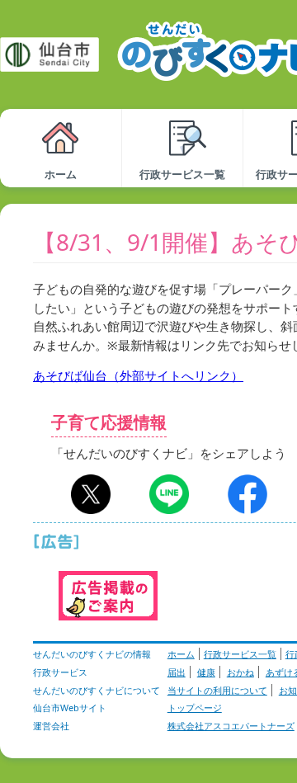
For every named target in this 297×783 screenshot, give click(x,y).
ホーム (181, 654)
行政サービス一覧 (240, 654)
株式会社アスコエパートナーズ (231, 725)
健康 (206, 672)
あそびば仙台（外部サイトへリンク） (138, 375)
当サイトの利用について (217, 690)
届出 (176, 672)
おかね (240, 672)
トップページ (194, 707)
